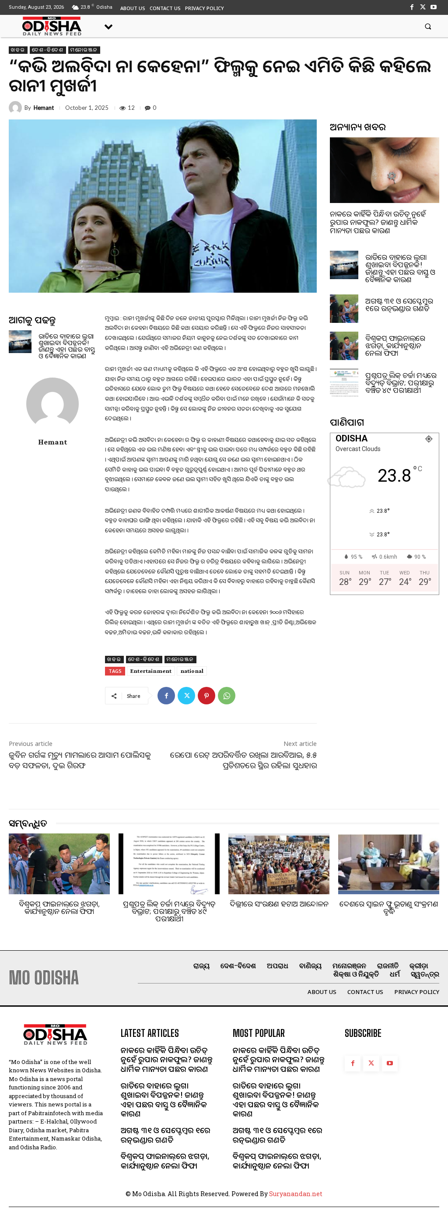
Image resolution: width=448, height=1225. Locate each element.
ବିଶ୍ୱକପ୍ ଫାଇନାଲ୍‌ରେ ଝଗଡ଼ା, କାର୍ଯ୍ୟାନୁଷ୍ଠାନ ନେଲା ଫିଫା (395, 345)
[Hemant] (16, 107)
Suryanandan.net (295, 1194)
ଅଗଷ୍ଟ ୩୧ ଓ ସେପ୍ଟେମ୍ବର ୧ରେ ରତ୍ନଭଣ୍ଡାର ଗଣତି (399, 304)
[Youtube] (433, 7)
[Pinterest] (206, 695)
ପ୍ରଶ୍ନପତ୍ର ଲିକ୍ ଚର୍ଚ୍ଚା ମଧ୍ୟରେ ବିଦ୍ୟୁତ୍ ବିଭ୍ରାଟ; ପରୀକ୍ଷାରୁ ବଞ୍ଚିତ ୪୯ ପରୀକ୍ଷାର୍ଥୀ (401, 382)
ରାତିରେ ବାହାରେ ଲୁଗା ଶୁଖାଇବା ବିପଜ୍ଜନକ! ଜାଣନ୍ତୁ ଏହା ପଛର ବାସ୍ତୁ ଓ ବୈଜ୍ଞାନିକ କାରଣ (66, 346)
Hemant (44, 108)
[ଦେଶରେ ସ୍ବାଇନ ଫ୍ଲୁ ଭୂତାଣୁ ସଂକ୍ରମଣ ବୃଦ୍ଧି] (388, 863)
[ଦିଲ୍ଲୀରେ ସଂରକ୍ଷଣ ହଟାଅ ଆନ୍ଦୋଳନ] (278, 863)
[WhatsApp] (226, 695)
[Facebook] (411, 7)
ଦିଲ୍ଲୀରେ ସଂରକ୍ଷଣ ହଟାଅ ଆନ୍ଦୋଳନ (279, 904)
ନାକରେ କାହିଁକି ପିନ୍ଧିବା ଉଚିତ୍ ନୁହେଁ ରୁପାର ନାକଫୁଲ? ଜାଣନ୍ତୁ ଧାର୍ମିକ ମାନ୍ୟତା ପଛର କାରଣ (378, 222)
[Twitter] (422, 7)
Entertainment (151, 670)
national (191, 670)
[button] (428, 26)
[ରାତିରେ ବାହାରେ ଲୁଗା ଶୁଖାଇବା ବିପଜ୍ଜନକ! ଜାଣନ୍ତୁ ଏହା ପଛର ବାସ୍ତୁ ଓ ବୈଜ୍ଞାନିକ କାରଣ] (20, 341)
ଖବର (18, 49)
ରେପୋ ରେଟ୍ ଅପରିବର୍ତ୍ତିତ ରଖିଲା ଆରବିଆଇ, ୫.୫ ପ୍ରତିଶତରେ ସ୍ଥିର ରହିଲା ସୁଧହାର (243, 759)
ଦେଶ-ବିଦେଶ (48, 49)
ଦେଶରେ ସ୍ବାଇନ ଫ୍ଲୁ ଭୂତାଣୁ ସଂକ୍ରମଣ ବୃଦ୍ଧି (389, 907)
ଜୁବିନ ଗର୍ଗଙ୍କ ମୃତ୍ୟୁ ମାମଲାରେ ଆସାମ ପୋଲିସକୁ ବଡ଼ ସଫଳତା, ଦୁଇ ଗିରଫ (80, 759)
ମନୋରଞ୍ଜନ (84, 49)
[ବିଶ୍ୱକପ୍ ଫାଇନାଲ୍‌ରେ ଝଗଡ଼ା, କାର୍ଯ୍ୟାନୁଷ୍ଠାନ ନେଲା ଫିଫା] (344, 346)
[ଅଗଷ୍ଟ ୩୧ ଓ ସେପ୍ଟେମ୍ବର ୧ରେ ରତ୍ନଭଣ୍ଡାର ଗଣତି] (344, 308)
